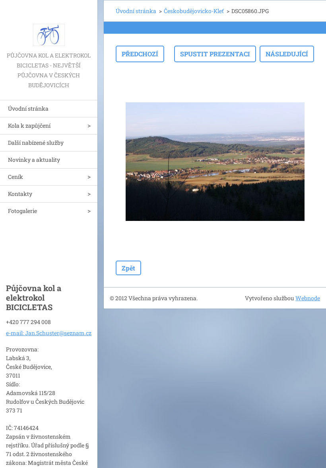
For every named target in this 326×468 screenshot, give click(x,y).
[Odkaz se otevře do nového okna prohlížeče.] (215, 161)
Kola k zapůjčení (29, 125)
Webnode (307, 298)
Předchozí (140, 54)
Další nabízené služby (36, 142)
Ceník (15, 176)
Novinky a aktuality (34, 159)
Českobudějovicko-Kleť (194, 11)
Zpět (128, 268)
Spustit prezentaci (215, 54)
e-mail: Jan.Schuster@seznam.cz (48, 333)
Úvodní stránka (28, 108)
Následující (287, 54)
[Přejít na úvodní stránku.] (48, 25)
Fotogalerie (22, 211)
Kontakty (20, 194)
